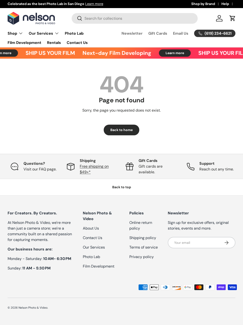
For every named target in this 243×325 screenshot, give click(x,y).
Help (225, 4)
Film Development (24, 42)
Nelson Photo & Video (33, 308)
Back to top (121, 187)
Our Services (94, 247)
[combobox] (135, 18)
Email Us (180, 33)
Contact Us (77, 42)
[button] (232, 18)
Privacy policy (141, 256)
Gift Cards (157, 33)
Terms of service (143, 247)
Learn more (94, 4)
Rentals (54, 42)
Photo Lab (74, 33)
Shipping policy (142, 237)
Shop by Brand (203, 4)
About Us (91, 228)
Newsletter (132, 33)
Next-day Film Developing (115, 53)
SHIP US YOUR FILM (48, 53)
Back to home (121, 130)
